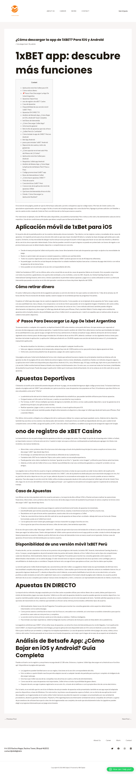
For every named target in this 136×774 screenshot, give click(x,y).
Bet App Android (29, 140)
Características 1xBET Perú (33, 183)
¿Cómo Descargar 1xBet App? (34, 123)
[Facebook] (118, 748)
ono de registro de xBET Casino (34, 101)
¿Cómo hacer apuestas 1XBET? (34, 178)
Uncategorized (22, 44)
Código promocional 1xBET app (34, 172)
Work (73, 11)
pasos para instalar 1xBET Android (35, 142)
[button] (123, 11)
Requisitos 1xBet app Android (33, 161)
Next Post (127, 719)
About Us (51, 11)
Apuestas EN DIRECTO (31, 112)
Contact (85, 11)
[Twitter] (112, 748)
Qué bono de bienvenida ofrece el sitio (36, 191)
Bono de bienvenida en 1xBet (33, 175)
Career (63, 11)
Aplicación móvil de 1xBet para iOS (35, 88)
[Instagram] (125, 748)
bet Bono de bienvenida (31, 120)
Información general (30, 126)
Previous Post (10, 719)
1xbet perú (69, 421)
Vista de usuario (28, 180)
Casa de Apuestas (29, 104)
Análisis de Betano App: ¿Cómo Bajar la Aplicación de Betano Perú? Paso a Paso (36, 166)
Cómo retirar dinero (30, 90)
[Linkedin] (131, 748)
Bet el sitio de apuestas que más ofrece (37, 129)
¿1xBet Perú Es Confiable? (32, 131)
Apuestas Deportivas (30, 99)
